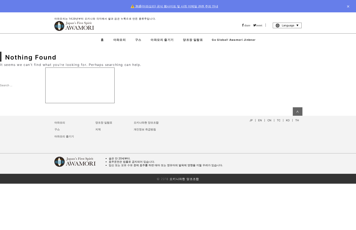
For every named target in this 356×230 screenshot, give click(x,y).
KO (288, 120)
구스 (138, 39)
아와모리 (119, 39)
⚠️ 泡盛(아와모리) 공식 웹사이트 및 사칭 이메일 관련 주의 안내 (174, 6)
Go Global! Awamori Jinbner (233, 39)
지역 (98, 129)
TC (278, 120)
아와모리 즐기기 (162, 39)
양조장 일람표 (193, 39)
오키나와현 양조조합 (146, 122)
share (247, 25)
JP (251, 120)
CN (269, 120)
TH (297, 120)
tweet (259, 25)
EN (260, 120)
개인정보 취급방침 (145, 129)
